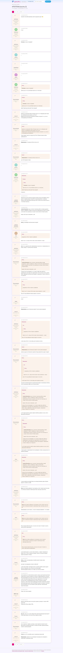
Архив (13, 4)
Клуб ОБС (18, 4)
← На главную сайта (30, 1)
